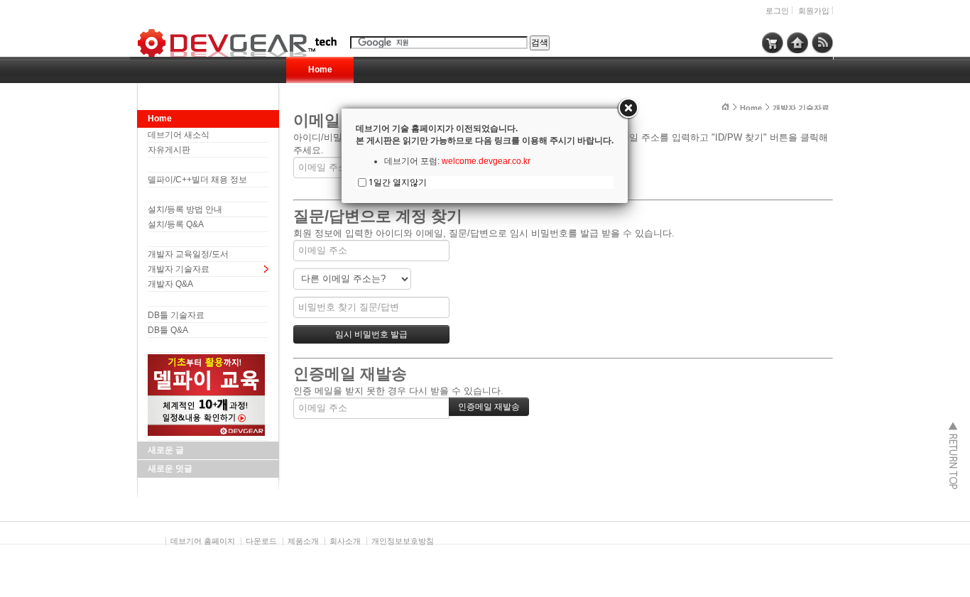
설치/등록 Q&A (176, 224)
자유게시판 (169, 150)
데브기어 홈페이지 (202, 541)
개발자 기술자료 (178, 269)
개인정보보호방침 (402, 541)
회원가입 (813, 10)
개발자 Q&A (170, 284)
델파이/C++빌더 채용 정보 (197, 180)
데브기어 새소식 (178, 135)
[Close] (628, 108)
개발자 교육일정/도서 (188, 254)
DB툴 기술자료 (176, 315)
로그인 (777, 10)
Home (320, 70)
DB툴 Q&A (168, 330)
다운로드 (261, 541)
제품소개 (303, 541)
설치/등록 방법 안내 (185, 209)
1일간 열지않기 (398, 182)
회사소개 (345, 541)
